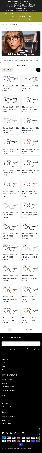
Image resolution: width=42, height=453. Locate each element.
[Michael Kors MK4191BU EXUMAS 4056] (31, 142)
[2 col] (38, 70)
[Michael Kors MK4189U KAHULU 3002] (11, 248)
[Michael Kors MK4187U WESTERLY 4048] (31, 290)
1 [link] (9, 330)
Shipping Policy (7, 380)
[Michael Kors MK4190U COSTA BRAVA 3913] (31, 184)
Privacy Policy (6, 420)
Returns (4, 383)
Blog (3, 370)
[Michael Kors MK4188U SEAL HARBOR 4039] (11, 290)
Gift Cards (5, 403)
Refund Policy (6, 424)
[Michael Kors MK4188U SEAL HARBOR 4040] (31, 269)
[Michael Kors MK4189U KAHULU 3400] (11, 205)
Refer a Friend (6, 407)
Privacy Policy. (35, 349)
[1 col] (34, 70)
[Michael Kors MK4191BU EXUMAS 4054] (11, 163)
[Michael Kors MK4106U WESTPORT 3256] (31, 79)
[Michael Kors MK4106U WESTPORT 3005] (11, 100)
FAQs (3, 366)
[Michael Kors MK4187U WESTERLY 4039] (31, 311)
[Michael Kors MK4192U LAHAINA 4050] (11, 121)
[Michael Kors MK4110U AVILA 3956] (11, 79)
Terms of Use (25, 349)
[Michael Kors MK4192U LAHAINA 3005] (11, 142)
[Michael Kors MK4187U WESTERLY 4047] (11, 311)
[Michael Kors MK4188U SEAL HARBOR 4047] (11, 269)
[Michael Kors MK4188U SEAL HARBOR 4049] (31, 248)
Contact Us (5, 363)
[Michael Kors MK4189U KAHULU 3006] (11, 227)
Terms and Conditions (9, 417)
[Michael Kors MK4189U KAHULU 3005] (31, 227)
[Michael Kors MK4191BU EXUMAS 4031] (31, 163)
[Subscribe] (38, 344)
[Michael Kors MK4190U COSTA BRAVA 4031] (11, 184)
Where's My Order (8, 387)
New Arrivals (6, 400)
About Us (5, 359)
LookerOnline (5, 29)
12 (26, 330)
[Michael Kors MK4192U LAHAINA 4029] (31, 121)
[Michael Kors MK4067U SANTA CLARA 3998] (31, 100)
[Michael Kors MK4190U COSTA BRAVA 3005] (31, 205)
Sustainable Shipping (9, 390)
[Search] (31, 25)
